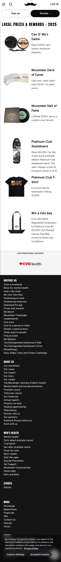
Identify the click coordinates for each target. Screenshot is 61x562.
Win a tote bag (41, 213)
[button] (3, 4)
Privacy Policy (31, 548)
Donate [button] (41, 14)
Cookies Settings (15, 554)
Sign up (15, 13)
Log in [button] (54, 4)
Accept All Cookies (40, 554)
